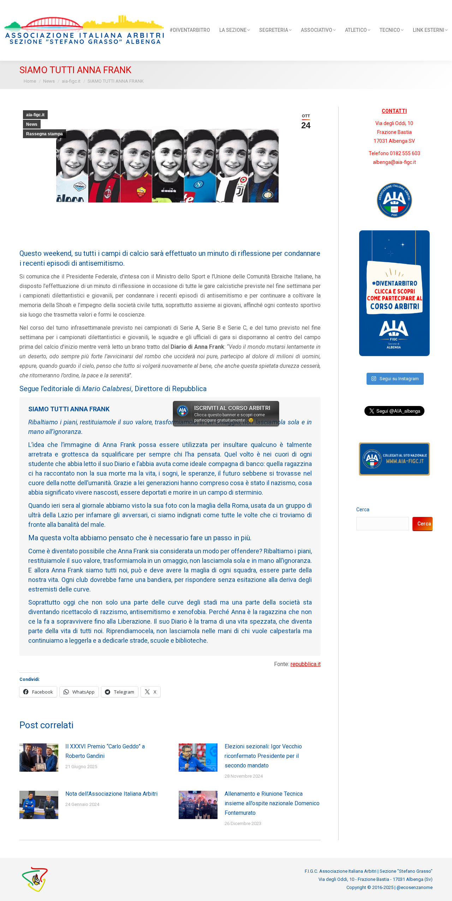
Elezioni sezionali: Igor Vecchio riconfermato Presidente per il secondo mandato (263, 756)
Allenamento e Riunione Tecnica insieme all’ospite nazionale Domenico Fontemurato (272, 803)
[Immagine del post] (38, 757)
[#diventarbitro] (394, 354)
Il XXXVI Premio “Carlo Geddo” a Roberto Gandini (105, 751)
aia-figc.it (35, 114)
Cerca (362, 509)
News (31, 124)
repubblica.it (306, 664)
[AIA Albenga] (394, 200)
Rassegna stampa (44, 133)
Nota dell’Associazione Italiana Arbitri (111, 793)
